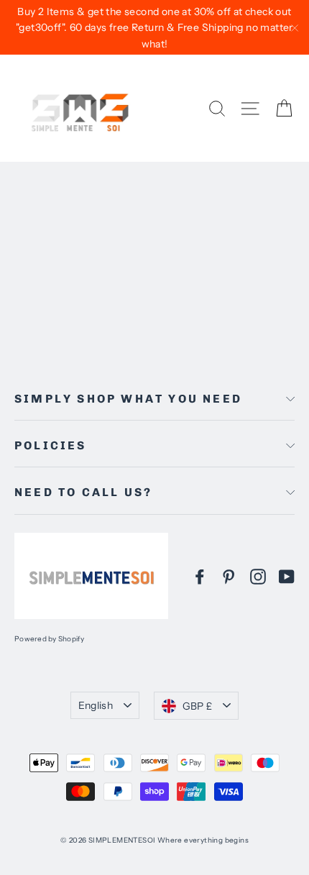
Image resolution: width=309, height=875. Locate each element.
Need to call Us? (83, 492)
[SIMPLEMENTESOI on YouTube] (287, 576)
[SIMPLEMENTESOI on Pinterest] (228, 576)
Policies (50, 445)
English (95, 705)
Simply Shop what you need (128, 399)
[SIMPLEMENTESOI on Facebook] (200, 576)
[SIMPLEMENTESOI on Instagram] (258, 576)
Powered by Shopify (49, 638)
